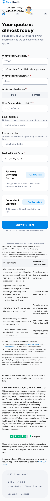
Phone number (10, 133)
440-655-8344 (15, 11)
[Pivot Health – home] (11, 2)
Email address (10, 116)
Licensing (12, 493)
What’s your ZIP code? (15, 55)
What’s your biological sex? (14, 89)
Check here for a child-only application (25, 69)
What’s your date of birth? (18, 103)
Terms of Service (33, 486)
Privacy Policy (14, 486)
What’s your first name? (16, 75)
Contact (25, 493)
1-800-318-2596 (32, 344)
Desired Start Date (13, 153)
